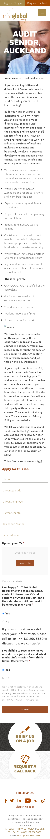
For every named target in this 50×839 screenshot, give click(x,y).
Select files (25, 563)
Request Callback (37, 3)
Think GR (15, 17)
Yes (7, 613)
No (7, 621)
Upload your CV (13, 543)
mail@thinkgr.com (28, 835)
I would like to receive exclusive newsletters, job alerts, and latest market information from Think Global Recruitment (24, 656)
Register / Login (12, 3)
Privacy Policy (14, 699)
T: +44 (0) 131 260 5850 (29, 832)
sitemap (10, 828)
